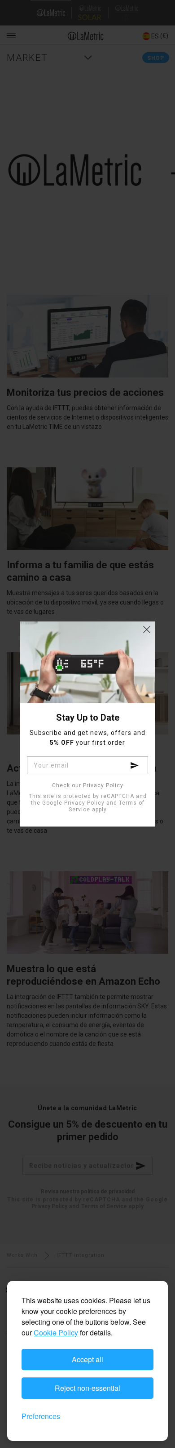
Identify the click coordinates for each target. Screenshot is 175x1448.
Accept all (87, 1359)
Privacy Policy (84, 803)
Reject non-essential (87, 1388)
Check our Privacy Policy (87, 786)
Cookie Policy (56, 1332)
